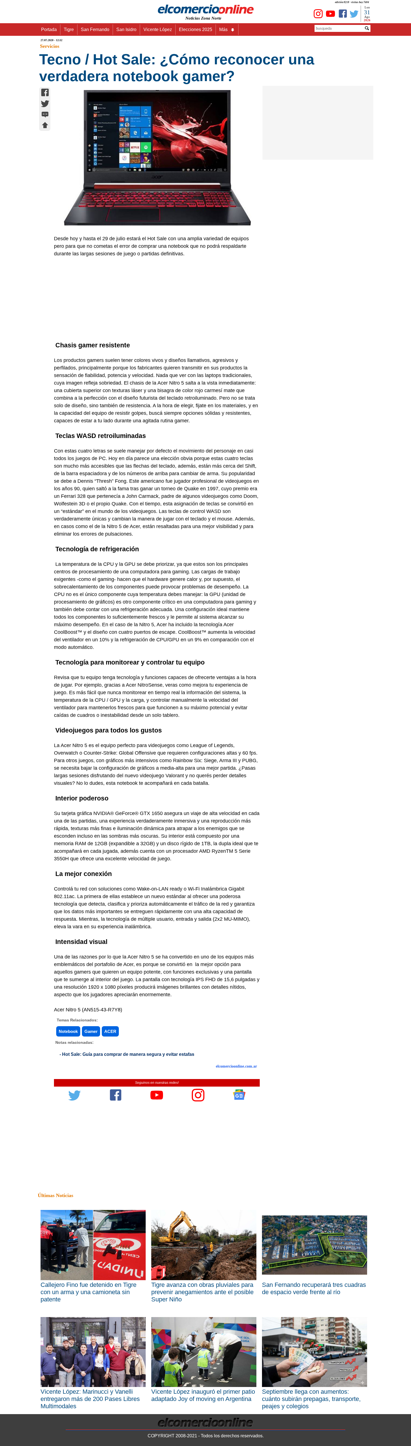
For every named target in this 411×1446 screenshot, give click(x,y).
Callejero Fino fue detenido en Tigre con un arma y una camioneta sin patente (88, 1292)
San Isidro (126, 29)
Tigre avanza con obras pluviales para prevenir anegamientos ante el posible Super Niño (202, 1292)
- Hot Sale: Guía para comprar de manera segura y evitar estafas (127, 1054)
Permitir (250, 32)
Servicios (49, 46)
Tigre (69, 29)
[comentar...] (45, 115)
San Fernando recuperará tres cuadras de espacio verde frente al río (314, 1288)
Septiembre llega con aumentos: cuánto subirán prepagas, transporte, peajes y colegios (311, 1399)
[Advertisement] (154, 299)
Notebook (68, 1031)
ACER (110, 1031)
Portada (49, 29)
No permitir (221, 32)
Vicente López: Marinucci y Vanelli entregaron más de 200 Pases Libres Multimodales (90, 1399)
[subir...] (45, 126)
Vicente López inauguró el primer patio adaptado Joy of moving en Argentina (203, 1395)
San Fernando (95, 29)
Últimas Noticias (55, 1195)
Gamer (91, 1031)
